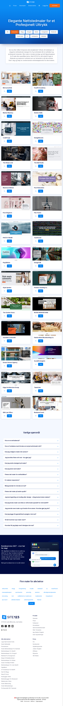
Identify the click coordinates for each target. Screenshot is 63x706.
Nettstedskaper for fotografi (9, 653)
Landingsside (35, 36)
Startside (35, 618)
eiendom (37, 592)
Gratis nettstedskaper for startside (10, 648)
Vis (4, 91)
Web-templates (37, 630)
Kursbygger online (6, 676)
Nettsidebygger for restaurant (9, 679)
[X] (5, 626)
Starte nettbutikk (5, 644)
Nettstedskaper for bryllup (8, 660)
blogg (13, 588)
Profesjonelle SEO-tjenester (8, 688)
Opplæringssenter (37, 646)
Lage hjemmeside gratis (7, 642)
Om (34, 642)
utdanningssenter (28, 599)
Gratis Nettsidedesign (7, 686)
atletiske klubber (15, 599)
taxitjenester (38, 596)
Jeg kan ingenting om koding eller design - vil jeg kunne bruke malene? (27, 497)
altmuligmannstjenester (50, 592)
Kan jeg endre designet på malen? (16, 463)
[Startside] (10, 5)
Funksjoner (35, 623)
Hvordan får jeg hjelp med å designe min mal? (19, 525)
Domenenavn (4, 646)
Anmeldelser (36, 625)
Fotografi (29, 31)
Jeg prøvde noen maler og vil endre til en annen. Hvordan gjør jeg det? (27, 508)
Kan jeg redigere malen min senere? (16, 452)
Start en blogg (5, 672)
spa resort (4, 599)
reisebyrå (39, 588)
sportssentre (18, 592)
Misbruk (32, 701)
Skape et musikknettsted (7, 658)
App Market (38, 632)
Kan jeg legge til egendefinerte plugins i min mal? (20, 514)
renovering (5, 596)
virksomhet (5, 588)
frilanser (39, 599)
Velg (9, 91)
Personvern (27, 701)
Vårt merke (36, 655)
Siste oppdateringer (38, 634)
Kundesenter (36, 644)
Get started (54, 5)
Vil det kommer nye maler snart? (15, 520)
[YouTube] (12, 626)
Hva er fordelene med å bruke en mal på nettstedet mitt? (23, 446)
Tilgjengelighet (39, 701)
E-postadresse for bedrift (8, 669)
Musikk (36, 31)
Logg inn (45, 5)
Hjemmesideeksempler (39, 627)
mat (13, 596)
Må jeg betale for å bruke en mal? (15, 486)
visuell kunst (54, 588)
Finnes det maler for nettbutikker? (16, 474)
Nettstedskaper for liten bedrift (9, 665)
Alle (7, 31)
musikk (31, 588)
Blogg (22, 31)
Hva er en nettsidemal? (12, 440)
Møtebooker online (6, 681)
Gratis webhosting (6, 683)
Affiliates (35, 651)
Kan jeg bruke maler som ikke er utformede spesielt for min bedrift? (27, 503)
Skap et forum (5, 674)
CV (27, 36)
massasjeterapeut (6, 592)
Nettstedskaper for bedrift (8, 651)
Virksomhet (14, 31)
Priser (15, 5)
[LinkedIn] (9, 626)
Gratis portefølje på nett (7, 662)
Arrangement (45, 31)
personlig (28, 592)
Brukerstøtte (32, 5)
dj (46, 588)
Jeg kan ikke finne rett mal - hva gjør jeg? (18, 457)
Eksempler (23, 5)
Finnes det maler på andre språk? (15, 491)
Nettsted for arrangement (8, 655)
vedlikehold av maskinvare (24, 596)
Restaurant (53, 31)
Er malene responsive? (12, 480)
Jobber (37, 648)
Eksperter (35, 653)
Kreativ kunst (20, 36)
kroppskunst (49, 596)
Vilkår (21, 701)
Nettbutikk (43, 36)
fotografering (22, 588)
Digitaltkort (4, 667)
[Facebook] (2, 626)
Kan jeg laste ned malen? (13, 469)
